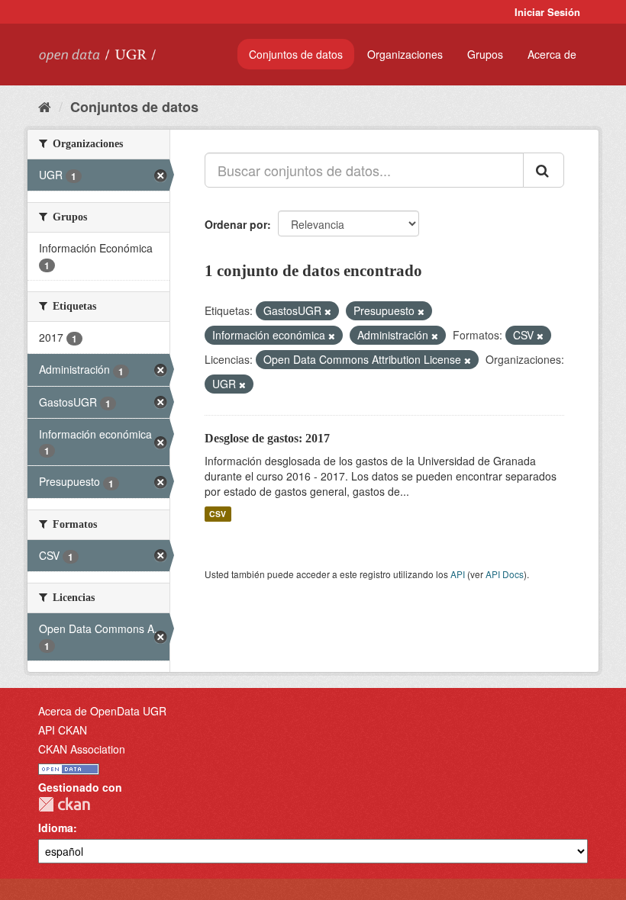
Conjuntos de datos (296, 54)
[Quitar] (327, 311)
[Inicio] (44, 106)
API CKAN (62, 730)
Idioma (55, 827)
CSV (217, 513)
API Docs (505, 573)
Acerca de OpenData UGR (102, 710)
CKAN (64, 804)
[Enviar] (543, 170)
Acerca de (552, 54)
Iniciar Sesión (547, 12)
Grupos (485, 54)
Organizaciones (405, 54)
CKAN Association (81, 749)
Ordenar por (236, 224)
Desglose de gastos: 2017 (267, 438)
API (457, 573)
